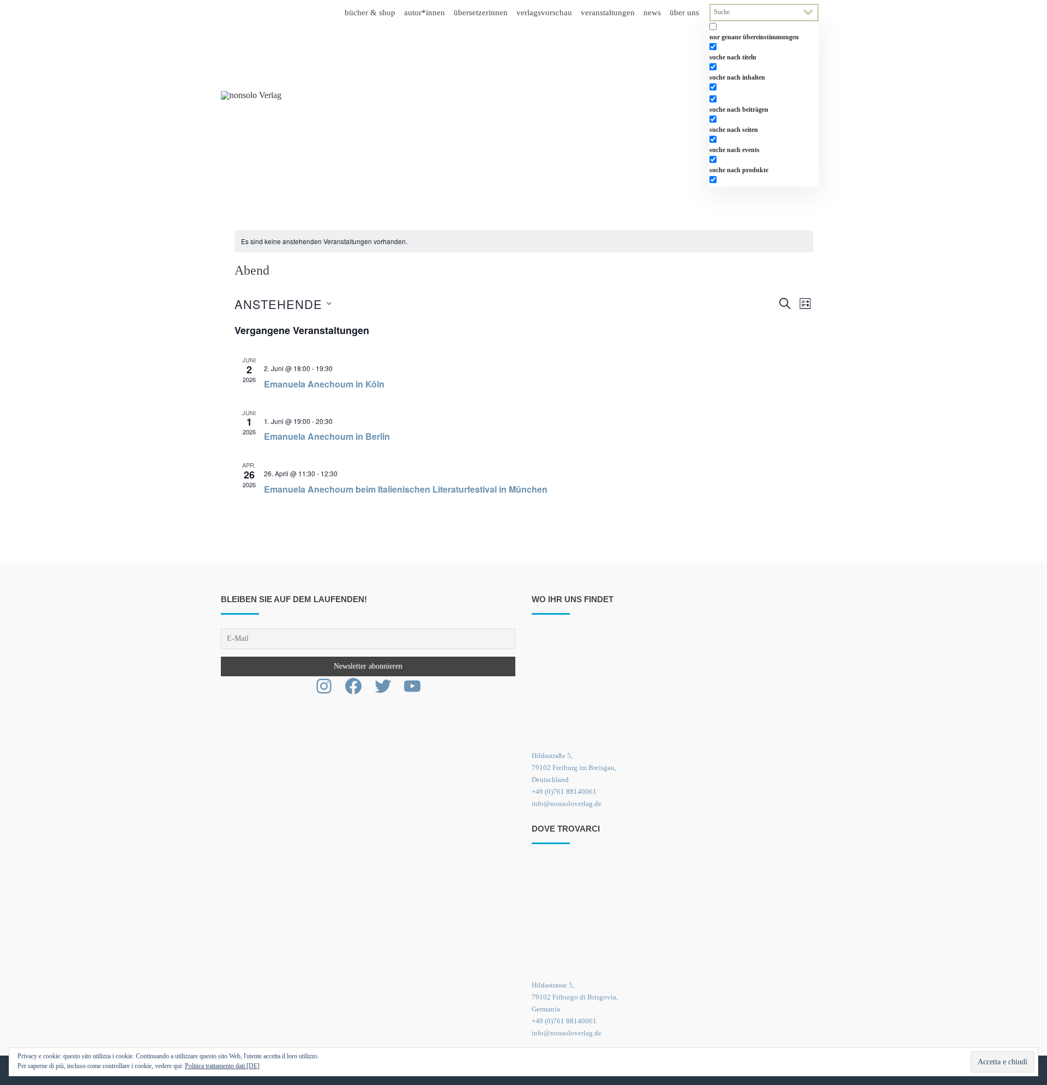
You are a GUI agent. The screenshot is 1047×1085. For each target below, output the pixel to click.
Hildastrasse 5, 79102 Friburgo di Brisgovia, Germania (575, 997)
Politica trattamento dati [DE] (222, 1066)
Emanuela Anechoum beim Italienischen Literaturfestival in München (405, 489)
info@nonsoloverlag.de (566, 803)
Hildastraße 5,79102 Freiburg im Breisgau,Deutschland (574, 767)
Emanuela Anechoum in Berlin (327, 436)
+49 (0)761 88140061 (564, 791)
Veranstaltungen (608, 12)
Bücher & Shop (370, 12)
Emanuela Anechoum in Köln (324, 384)
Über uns (684, 12)
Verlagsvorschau (544, 12)
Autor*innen (424, 12)
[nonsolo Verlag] (251, 95)
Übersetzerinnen (481, 12)
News (652, 12)
